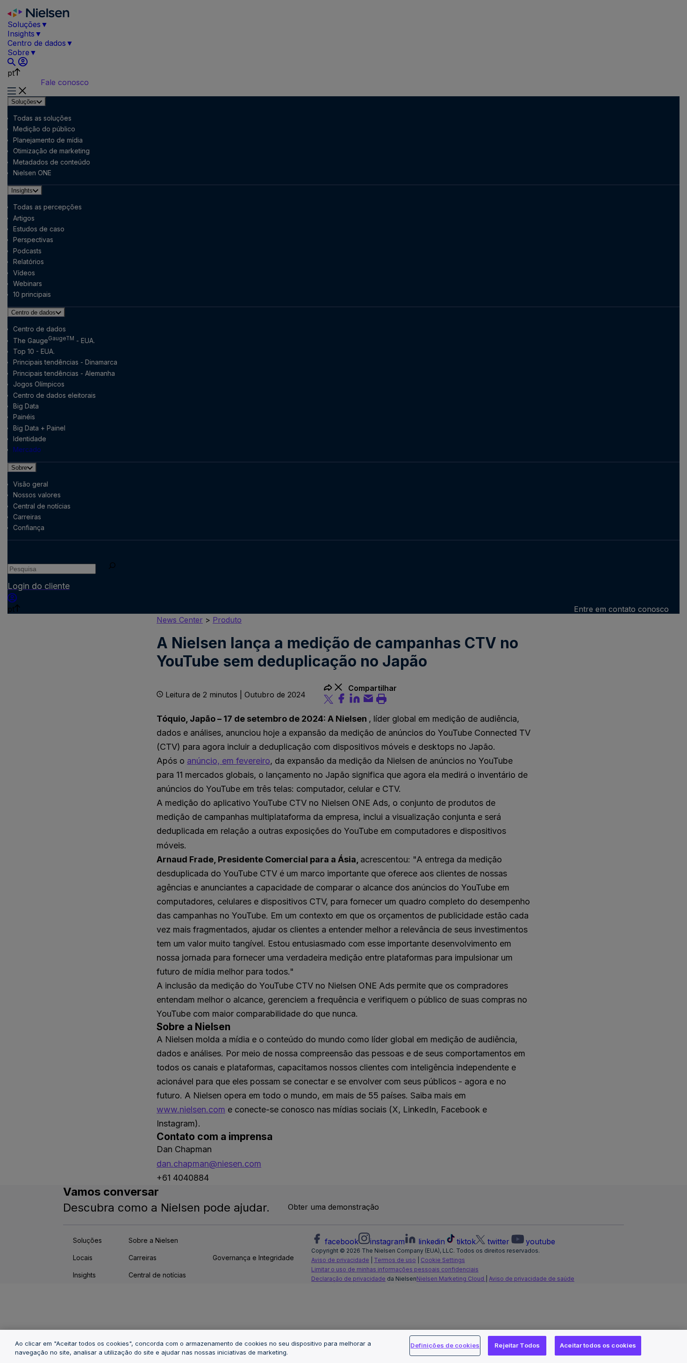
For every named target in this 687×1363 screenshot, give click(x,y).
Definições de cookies (444, 1345)
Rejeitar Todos (517, 1345)
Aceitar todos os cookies (598, 1345)
